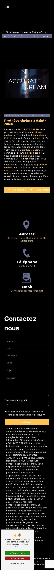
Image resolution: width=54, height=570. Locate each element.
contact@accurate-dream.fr (27, 291)
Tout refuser (18, 558)
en (7, 7)
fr (14, 7)
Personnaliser (17, 563)
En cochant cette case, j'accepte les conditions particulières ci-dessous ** (26, 413)
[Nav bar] (44, 7)
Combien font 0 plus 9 (16, 400)
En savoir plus (19, 189)
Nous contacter (42, 189)
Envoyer (27, 422)
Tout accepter (18, 553)
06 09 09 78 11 (27, 266)
